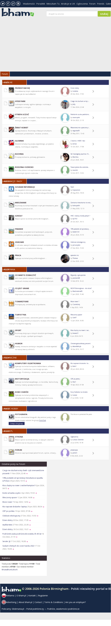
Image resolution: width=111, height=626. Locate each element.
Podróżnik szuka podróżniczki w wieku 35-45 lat (21, 534)
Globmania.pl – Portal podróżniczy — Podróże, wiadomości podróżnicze (45, 608)
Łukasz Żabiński (78, 440)
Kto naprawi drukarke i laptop (14, 506)
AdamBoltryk (77, 346)
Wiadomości (29, 3)
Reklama (10, 595)
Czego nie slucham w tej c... (80, 101)
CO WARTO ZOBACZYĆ (25, 275)
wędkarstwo (7, 524)
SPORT (18, 330)
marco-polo (76, 117)
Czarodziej (76, 304)
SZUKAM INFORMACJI (25, 187)
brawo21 (75, 333)
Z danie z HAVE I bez (78, 141)
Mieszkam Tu (53, 3)
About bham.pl (25, 602)
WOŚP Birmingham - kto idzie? (81, 288)
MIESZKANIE (20, 202)
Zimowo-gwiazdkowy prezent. (81, 343)
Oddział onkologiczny (78, 242)
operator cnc (75, 255)
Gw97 (75, 318)
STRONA (19, 436)
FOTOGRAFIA (21, 414)
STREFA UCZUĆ (22, 114)
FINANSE (19, 229)
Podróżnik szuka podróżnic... (80, 114)
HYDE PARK (20, 101)
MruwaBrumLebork (9, 569)
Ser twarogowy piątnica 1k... (80, 154)
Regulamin (43, 595)
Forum (92, 3)
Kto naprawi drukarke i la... (80, 363)
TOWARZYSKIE (21, 301)
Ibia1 (74, 382)
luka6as (75, 91)
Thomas (75, 258)
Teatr (72, 187)
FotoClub (42, 420)
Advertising (11, 602)
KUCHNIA (19, 154)
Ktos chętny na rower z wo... (80, 330)
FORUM (18, 450)
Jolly (74, 104)
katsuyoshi (76, 205)
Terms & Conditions (53, 602)
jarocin (75, 453)
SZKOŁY (18, 215)
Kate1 (74, 366)
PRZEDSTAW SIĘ (22, 88)
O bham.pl (21, 595)
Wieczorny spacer (76, 315)
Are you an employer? (75, 602)
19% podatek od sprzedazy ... (80, 229)
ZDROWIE (19, 242)
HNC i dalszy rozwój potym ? (80, 216)
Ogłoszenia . (75, 437)
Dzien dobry (75, 88)
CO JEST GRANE (22, 288)
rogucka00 (76, 131)
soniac (75, 144)
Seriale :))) (6, 541)
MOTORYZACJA (22, 379)
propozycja (74, 450)
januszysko (76, 245)
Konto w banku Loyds (11, 493)
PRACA (18, 255)
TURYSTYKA (20, 314)
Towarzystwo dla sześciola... (80, 167)
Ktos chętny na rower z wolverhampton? (18, 485)
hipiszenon (76, 190)
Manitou (75, 157)
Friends (100, 3)
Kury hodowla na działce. (79, 392)
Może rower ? (75, 301)
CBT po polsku (75, 379)
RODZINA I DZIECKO (24, 167)
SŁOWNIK (19, 140)
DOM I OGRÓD (21, 392)
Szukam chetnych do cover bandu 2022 (18, 546)
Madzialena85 (78, 291)
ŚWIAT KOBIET (21, 127)
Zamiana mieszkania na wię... (81, 203)
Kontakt (32, 595)
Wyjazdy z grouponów (78, 275)
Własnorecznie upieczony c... (80, 128)
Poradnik (40, 3)
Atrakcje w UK (68, 3)
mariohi (75, 170)
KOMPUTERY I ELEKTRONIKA (28, 363)
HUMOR (18, 343)
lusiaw (75, 395)
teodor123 (76, 232)
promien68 (76, 278)
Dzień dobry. (7, 529)
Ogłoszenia (82, 3)
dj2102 (75, 219)
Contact (38, 602)
